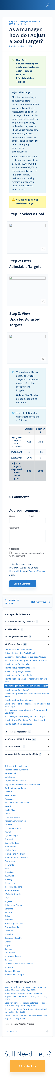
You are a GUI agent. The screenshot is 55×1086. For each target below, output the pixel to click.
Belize (7, 916)
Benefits (9, 806)
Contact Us (29, 1066)
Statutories (10, 839)
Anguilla (8, 901)
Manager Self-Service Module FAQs (23, 754)
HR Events (9, 865)
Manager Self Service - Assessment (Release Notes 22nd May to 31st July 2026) (25, 989)
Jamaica (8, 949)
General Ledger (12, 843)
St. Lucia (8, 960)
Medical (8, 824)
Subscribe (14, 548)
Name (12, 516)
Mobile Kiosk (10, 773)
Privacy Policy (16, 571)
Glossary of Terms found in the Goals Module (25, 656)
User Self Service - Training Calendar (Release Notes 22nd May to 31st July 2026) (26, 1004)
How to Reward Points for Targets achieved (25, 720)
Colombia (9, 930)
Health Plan (10, 810)
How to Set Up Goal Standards (18, 724)
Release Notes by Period (16, 766)
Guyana (8, 945)
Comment (14, 528)
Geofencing (10, 861)
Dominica (9, 934)
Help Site (13, 21)
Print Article (12, 1031)
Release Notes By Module (16, 769)
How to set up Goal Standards (18, 675)
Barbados (9, 912)
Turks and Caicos (12, 971)
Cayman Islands (12, 927)
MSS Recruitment (14, 746)
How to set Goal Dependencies (19, 700)
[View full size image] (27, 237)
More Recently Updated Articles (19, 1024)
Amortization (10, 846)
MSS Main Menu (13, 629)
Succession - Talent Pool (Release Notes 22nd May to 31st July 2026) (26, 1011)
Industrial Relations (13, 886)
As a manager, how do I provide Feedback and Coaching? (26, 711)
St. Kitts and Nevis (13, 956)
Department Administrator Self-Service (22, 784)
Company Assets (12, 817)
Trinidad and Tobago (14, 974)
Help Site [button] (7, 1)
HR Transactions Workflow (17, 802)
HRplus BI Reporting (14, 894)
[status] (27, 71)
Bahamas (9, 908)
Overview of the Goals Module (18, 649)
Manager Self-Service (30, 21)
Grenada (9, 941)
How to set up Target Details (18, 671)
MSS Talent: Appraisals (17, 731)
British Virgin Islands (14, 923)
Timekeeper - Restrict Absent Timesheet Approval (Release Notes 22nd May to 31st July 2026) (26, 996)
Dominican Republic (13, 938)
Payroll (8, 832)
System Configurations (15, 788)
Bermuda (9, 919)
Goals (7, 868)
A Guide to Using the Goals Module (20, 653)
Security (8, 791)
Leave (7, 813)
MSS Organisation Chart (18, 636)
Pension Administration (15, 820)
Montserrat (10, 952)
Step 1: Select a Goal (26, 214)
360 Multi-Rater (11, 875)
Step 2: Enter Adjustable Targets (25, 263)
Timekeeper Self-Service (16, 857)
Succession (10, 883)
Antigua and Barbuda (14, 905)
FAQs (7, 897)
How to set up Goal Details (17, 664)
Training (8, 879)
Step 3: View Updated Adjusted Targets (24, 319)
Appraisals (9, 872)
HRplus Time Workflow (15, 853)
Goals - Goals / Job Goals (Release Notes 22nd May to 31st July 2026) (26, 1017)
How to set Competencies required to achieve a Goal (27, 680)
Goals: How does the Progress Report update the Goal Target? (27, 705)
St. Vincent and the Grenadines (19, 963)
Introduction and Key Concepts (21, 621)
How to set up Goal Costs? (17, 690)
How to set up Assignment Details (20, 667)
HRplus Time (10, 850)
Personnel (9, 799)
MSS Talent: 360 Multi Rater (20, 739)
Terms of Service (37, 571)
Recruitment (10, 795)
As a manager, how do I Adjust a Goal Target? (27, 35)
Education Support (13, 828)
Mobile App (10, 777)
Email (31, 516)
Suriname (9, 967)
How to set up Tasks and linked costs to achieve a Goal (27, 695)
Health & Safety (12, 890)
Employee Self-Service (15, 780)
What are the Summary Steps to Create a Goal (26, 660)
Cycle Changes (11, 835)
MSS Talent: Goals (17, 24)
